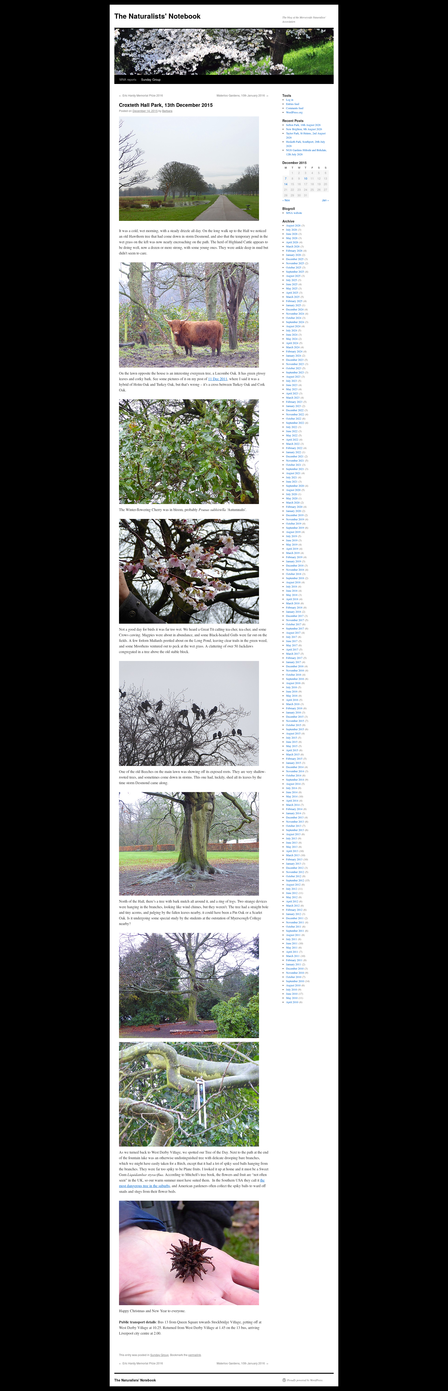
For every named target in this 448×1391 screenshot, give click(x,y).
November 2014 (295, 771)
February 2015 (294, 758)
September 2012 (295, 880)
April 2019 (292, 548)
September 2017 (295, 628)
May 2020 (292, 498)
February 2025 (294, 301)
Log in (289, 99)
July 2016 (291, 687)
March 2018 (293, 603)
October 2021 (293, 464)
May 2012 (292, 897)
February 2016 (294, 708)
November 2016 (295, 670)
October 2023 (293, 368)
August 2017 (293, 632)
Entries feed (292, 104)
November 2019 (295, 519)
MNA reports (127, 79)
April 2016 (292, 700)
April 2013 (292, 851)
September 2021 (295, 469)
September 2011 (295, 930)
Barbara (167, 111)
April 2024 (292, 343)
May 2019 (292, 544)
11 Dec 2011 (217, 378)
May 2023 (292, 389)
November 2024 (295, 313)
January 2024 (293, 355)
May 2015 (292, 746)
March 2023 (293, 397)
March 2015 (293, 754)
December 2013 (295, 817)
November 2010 (295, 972)
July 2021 (291, 477)
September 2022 (295, 422)
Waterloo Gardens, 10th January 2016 (242, 95)
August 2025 (293, 276)
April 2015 (292, 750)
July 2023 (291, 381)
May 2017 (292, 645)
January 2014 (293, 813)
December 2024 (295, 309)
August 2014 (293, 784)
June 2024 (292, 334)
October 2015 (293, 725)
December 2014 (295, 767)
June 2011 (292, 943)
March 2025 (293, 297)
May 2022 (292, 435)
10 (305, 178)
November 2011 (295, 922)
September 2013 (295, 830)
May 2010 (292, 998)
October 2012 (293, 876)
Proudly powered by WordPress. (305, 1380)
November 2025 (295, 263)
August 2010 (293, 985)
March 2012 (293, 905)
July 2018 (291, 586)
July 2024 (291, 330)
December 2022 (295, 410)
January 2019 (293, 561)
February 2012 (294, 909)
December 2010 (295, 968)
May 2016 (292, 695)
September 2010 (295, 981)
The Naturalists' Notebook (157, 16)
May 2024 (292, 339)
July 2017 (291, 637)
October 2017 (293, 624)
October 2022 (293, 418)
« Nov (286, 200)
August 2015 (293, 733)
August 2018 (293, 582)
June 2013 (292, 842)
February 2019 (294, 557)
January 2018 (293, 611)
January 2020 (293, 511)
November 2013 (295, 821)
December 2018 (295, 565)
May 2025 (292, 288)
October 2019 (293, 523)
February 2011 (294, 960)
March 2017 (293, 653)
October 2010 (293, 977)
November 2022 (295, 414)
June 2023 (292, 385)
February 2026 (294, 250)
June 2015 (292, 742)
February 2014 (294, 809)
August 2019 (293, 532)
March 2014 (293, 805)
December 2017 (295, 616)
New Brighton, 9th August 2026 (304, 129)
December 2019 (295, 515)
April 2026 (292, 242)
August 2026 (293, 225)
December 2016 (295, 666)
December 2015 (295, 716)
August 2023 (293, 376)
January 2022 (293, 452)
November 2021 (295, 460)
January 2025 (293, 305)
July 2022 (291, 427)
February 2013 (294, 859)
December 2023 (295, 360)
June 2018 (292, 590)
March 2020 (293, 502)
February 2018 (294, 607)
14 (285, 184)
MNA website (294, 213)
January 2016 (293, 712)
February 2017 (294, 658)
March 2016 (293, 704)
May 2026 (292, 238)
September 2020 (295, 485)
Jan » (325, 200)
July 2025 (291, 280)
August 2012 (293, 884)
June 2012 (292, 893)
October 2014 (293, 775)
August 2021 (293, 473)
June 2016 (292, 691)
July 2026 (291, 229)
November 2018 (295, 569)
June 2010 (292, 993)
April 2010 (292, 1002)
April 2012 (292, 901)
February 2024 (294, 351)
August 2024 (293, 326)
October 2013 (293, 826)
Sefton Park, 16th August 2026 (303, 125)
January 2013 (293, 863)
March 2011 (293, 956)
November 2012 (295, 872)
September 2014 (295, 779)
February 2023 (294, 401)
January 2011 (293, 964)
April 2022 (292, 439)
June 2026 (292, 234)
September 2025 (295, 271)
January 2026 (293, 255)
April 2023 (292, 393)
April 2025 (292, 292)
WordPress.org (294, 112)
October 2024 (293, 318)
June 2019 (292, 540)
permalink (194, 1355)
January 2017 (293, 662)
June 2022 (292, 431)
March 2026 (293, 246)
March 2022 (293, 443)
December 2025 (295, 259)
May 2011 (292, 947)
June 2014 (292, 792)
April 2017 (292, 649)
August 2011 (293, 935)
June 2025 (292, 284)
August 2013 (293, 834)
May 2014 (292, 796)
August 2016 (293, 683)
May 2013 (292, 847)
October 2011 (293, 926)
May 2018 (292, 595)
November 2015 (295, 721)
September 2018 (295, 578)
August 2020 (293, 490)
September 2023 (295, 372)
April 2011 (292, 951)
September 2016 (295, 679)
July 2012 (291, 888)
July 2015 (291, 737)
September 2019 (295, 527)
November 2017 (295, 620)
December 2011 (295, 918)
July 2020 (291, 494)
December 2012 (295, 867)
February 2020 (294, 506)
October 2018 (293, 574)
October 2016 (293, 674)
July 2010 (291, 989)
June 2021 (292, 481)
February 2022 (294, 448)
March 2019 (293, 553)
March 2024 (293, 347)
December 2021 (295, 456)
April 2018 (292, 599)
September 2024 (295, 322)
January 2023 (293, 406)
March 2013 (293, 855)
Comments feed (294, 108)
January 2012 (293, 914)
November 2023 (295, 364)
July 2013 (291, 838)
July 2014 (291, 788)
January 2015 (293, 763)
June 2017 (292, 641)
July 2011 (291, 939)
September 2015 (295, 729)
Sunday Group (151, 79)
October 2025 (293, 267)
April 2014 (292, 800)
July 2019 (291, 536)
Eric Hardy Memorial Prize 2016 (141, 95)
